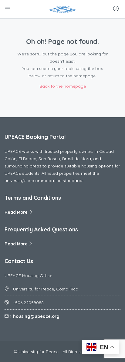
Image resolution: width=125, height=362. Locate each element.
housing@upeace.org (36, 316)
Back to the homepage (62, 86)
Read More (17, 212)
